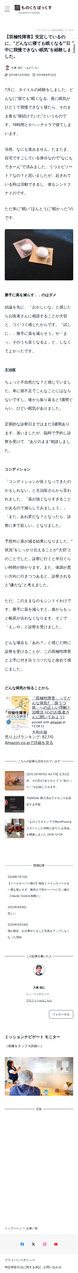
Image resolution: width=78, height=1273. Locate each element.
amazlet (56, 722)
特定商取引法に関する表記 (23, 1267)
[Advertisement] (39, 1164)
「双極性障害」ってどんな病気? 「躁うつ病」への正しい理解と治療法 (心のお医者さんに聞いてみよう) (51, 707)
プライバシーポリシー (20, 1260)
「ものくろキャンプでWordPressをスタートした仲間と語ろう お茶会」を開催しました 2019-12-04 (49, 828)
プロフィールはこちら (39, 1000)
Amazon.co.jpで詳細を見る (29, 742)
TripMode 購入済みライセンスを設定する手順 (48, 801)
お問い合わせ (52, 1267)
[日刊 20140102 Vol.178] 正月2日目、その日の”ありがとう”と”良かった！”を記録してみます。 (49, 780)
